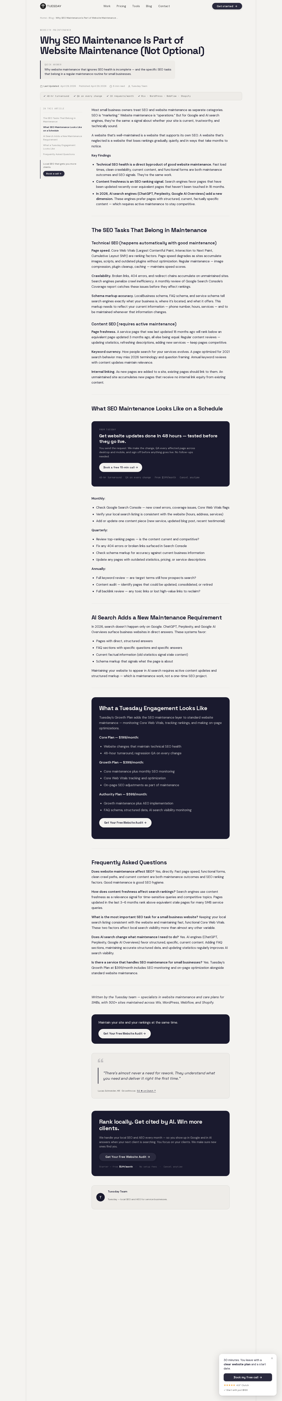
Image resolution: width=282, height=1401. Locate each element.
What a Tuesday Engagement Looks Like (59, 147)
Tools (136, 6)
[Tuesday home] (50, 6)
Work (107, 6)
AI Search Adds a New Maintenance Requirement (62, 138)
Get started (227, 6)
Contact (164, 6)
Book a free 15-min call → (120, 467)
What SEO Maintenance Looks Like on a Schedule (62, 129)
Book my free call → (248, 1377)
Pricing (121, 6)
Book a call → (54, 173)
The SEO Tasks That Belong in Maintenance (59, 120)
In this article (53, 108)
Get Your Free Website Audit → (125, 822)
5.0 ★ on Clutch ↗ (146, 1090)
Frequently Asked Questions (59, 154)
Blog (149, 6)
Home (43, 17)
